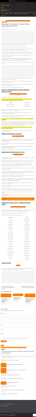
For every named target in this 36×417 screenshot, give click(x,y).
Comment (3, 313)
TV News (20, 13)
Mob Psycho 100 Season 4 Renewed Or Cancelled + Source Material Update (17, 195)
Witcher (24, 13)
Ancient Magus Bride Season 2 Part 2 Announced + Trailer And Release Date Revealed (8, 287)
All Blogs (6, 13)
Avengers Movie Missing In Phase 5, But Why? (17, 298)
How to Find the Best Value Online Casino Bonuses (8, 386)
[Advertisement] (18, 37)
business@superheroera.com (22, 1)
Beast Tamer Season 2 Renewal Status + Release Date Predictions (30, 300)
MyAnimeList (23, 87)
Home (2, 13)
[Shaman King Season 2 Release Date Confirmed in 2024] (3, 365)
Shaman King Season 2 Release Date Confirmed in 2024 (15, 364)
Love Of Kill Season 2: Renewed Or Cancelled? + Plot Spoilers (6, 300)
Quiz (28, 13)
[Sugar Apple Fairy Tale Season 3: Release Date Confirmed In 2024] (3, 370)
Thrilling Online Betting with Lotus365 (12, 382)
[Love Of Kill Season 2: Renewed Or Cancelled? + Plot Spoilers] (6, 294)
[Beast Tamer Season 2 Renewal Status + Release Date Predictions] (30, 294)
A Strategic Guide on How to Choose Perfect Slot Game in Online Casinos (12, 378)
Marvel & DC (16, 13)
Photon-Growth (6, 405)
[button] (11, 13)
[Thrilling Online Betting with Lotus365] (3, 383)
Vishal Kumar (9, 354)
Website (2, 333)
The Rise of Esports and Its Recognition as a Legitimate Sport (10, 374)
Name (2, 325)
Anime (10, 13)
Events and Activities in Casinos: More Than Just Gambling (10, 360)
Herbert (8, 27)
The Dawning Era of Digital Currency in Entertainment (9, 393)
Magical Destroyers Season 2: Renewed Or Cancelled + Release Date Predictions (27, 287)
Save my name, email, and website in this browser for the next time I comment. (15, 338)
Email (2, 329)
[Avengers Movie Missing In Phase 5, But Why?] (18, 294)
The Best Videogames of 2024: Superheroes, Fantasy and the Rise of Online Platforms (17, 352)
